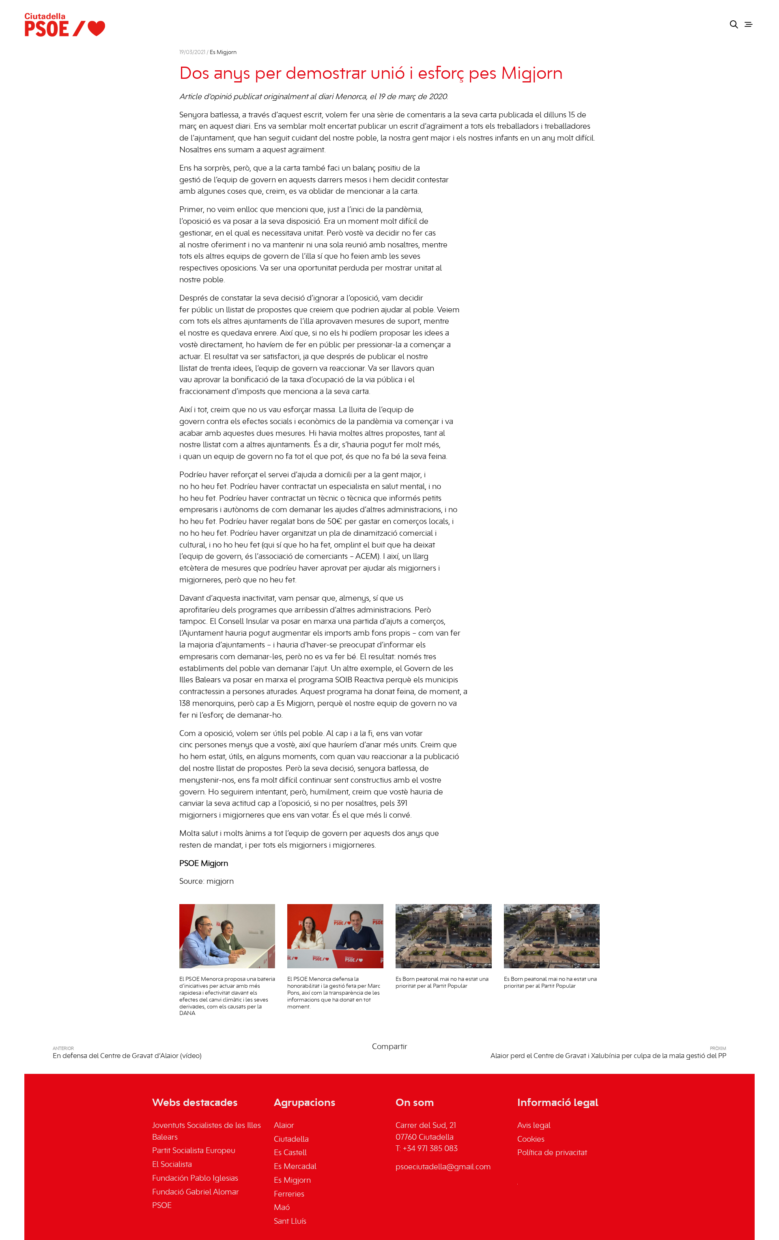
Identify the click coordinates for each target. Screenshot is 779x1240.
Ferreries (289, 1194)
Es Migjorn (223, 52)
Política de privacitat (552, 1153)
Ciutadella (291, 1139)
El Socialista (172, 1165)
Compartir (389, 1047)
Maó (282, 1208)
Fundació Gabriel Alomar (195, 1192)
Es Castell (290, 1153)
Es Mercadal (295, 1167)
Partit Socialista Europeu (193, 1151)
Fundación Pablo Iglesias (195, 1178)
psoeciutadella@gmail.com (443, 1167)
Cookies (530, 1139)
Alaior (284, 1126)
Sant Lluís (290, 1221)
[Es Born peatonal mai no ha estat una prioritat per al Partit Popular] (444, 936)
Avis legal (534, 1126)
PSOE (162, 1206)
